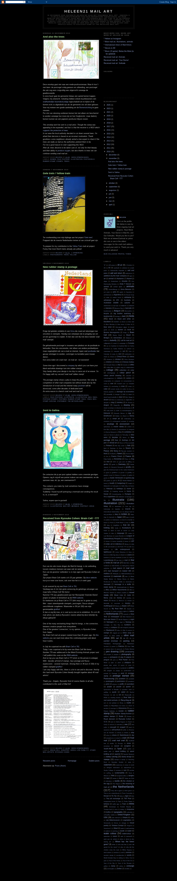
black (111, 319)
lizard (122, 555)
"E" (105, 265)
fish (128, 445)
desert (106, 400)
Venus (116, 823)
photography (56, 255)
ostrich (106, 635)
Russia (129, 716)
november (113, 158)
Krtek (105, 530)
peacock (119, 649)
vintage (124, 823)
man (126, 576)
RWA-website (77, 598)
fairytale (115, 437)
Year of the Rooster (125, 863)
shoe (108, 735)
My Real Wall (117, 608)
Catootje (106, 354)
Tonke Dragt (128, 801)
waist (122, 828)
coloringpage (111, 373)
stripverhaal (127, 767)
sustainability (119, 773)
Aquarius (129, 292)
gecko (106, 464)
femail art (113, 443)
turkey (122, 809)
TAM (112, 775)
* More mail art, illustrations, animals (118, 42)
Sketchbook (124, 735)
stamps (59, 161)
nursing (106, 627)
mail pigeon (117, 568)
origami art (116, 633)
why (122, 847)
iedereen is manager (125, 496)
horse (129, 491)
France (128, 456)
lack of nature (122, 530)
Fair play (125, 435)
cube (105, 389)
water (129, 831)
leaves (125, 538)
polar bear (115, 668)
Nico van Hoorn (110, 619)
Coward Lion (121, 383)
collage (109, 370)
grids (130, 475)
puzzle (118, 687)
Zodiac (119, 868)
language (120, 533)
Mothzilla (106, 603)
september (113, 187)
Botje (125, 332)
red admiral (113, 703)
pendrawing (129, 652)
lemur (126, 541)
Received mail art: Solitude (114, 63)
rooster (121, 711)
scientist (119, 724)
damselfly (109, 394)
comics (128, 378)
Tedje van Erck (129, 778)
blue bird (131, 321)
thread (106, 796)
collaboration (130, 367)
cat (124, 351)
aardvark (116, 268)
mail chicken (116, 565)
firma (73, 331)
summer (118, 770)
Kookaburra (126, 528)
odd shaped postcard (127, 627)
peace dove (110, 649)
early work (109, 410)
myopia (129, 608)
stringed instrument (113, 767)
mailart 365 (126, 571)
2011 (109, 148)
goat (107, 472)
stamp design (126, 757)
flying (116, 451)
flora (120, 448)
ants (114, 292)
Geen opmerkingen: (80, 157)
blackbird (107, 321)
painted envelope (111, 641)
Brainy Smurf (117, 335)
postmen (81, 386)
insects (127, 509)
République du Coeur (118, 705)
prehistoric (121, 681)
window (116, 852)
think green (128, 790)
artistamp (127, 297)
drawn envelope (109, 408)
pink (114, 660)
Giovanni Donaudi (117, 467)
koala (116, 528)
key (127, 522)
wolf (122, 852)
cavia (113, 354)
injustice (117, 509)
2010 (109, 152)
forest (119, 453)
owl (117, 638)
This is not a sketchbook (111, 793)
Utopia (125, 817)
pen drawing (112, 651)
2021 (109, 112)
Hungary (128, 494)
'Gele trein (88, 237)
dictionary (120, 400)
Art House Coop (129, 295)
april (111, 205)
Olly (124, 630)
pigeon (129, 657)
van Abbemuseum (113, 820)
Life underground (122, 549)
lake (112, 533)
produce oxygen (64, 151)
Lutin (130, 557)
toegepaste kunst (109, 801)
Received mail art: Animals (114, 57)
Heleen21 (107, 486)
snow (129, 743)
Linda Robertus (120, 552)
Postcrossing (109, 679)
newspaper (115, 616)
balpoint (131, 305)
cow (111, 383)
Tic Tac (114, 796)
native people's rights (120, 611)
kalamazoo (116, 520)
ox (124, 638)
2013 (109, 141)
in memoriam (116, 506)
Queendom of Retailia (111, 689)
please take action (110, 665)
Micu (107, 590)
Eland (125, 416)
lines (130, 552)
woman (129, 852)
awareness (107, 305)
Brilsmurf (129, 338)
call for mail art (126, 340)
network (125, 614)
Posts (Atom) (60, 766)
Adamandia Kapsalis (117, 270)
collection (123, 370)
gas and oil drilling (125, 462)
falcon (125, 437)
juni (110, 197)
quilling (106, 692)
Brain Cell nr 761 (70, 586)
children (109, 362)
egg (129, 413)
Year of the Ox (127, 860)
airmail (111, 278)
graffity (129, 472)
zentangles (110, 868)
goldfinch (115, 472)
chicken (118, 359)
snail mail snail (118, 740)
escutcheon (122, 429)
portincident (127, 670)
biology (117, 316)
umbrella (129, 812)
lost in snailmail (116, 557)
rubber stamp (49, 161)
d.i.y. (130, 389)
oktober (112, 183)
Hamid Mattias (127, 480)
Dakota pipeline (109, 392)
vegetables (127, 820)
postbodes (92, 351)
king (108, 525)
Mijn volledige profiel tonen (117, 254)
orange (106, 633)
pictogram (114, 657)
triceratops (112, 807)
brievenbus (118, 338)
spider (129, 749)
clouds (125, 365)
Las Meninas (108, 536)
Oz (130, 638)
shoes (114, 735)
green (124, 475)
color (132, 370)
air (105, 278)
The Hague (116, 783)
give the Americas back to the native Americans (119, 470)
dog (112, 402)
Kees (112, 522)
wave (115, 836)
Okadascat (110, 630)
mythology (107, 611)
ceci (119, 354)
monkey (128, 598)
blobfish (116, 321)
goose (123, 472)
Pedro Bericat (129, 649)
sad (112, 722)
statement (62, 401)
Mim (131, 590)
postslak (131, 678)
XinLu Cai (129, 858)
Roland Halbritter (109, 711)
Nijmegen (110, 622)
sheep (119, 732)
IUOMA (124, 514)
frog (132, 459)
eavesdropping (127, 410)
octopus (114, 627)
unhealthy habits (109, 815)
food (105, 453)
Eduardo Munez (119, 413)
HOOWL (106, 491)
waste (122, 831)
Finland (109, 445)
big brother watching (122, 313)
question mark (127, 689)
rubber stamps (109, 716)
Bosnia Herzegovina (111, 332)
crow (123, 386)
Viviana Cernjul (117, 825)
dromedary (127, 408)
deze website (91, 578)
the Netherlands (75, 401)
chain (105, 356)
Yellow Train (77, 246)
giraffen (57, 609)
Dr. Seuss (129, 402)
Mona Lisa (108, 598)
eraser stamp (119, 426)
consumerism (127, 381)
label (112, 530)
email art (116, 418)
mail (126, 560)
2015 (109, 134)
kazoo (106, 522)
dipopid (106, 402)
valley (132, 817)
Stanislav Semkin (117, 762)
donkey (120, 402)
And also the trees (53, 36)
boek (112, 329)
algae (105, 281)
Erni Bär (106, 429)
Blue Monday (110, 324)
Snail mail (92, 399)
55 (109, 268)
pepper (116, 654)
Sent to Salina (51, 410)
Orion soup (127, 633)
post (122, 673)
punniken (130, 684)
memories (129, 582)
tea (120, 778)
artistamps (107, 300)
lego (132, 538)
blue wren (108, 327)
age (131, 276)
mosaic (129, 600)
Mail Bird (126, 563)
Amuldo (124, 281)
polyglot (109, 670)
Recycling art (126, 700)
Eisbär (117, 416)
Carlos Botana (118, 348)
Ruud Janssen (109, 719)
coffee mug (119, 367)
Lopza (129, 555)
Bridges (107, 338)
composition (107, 381)
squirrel (117, 754)
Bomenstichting (85, 107)
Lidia (132, 544)
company (71, 365)
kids (132, 522)
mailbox (107, 573)
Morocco (121, 600)
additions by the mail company (115, 276)
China (117, 362)
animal (106, 286)
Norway (128, 622)
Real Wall (127, 697)
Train (66, 255)
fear (116, 440)
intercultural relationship (111, 512)
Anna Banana (126, 289)
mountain (117, 603)
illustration (76, 159)
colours (120, 378)
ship (132, 732)
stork (132, 765)
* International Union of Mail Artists (118, 45)
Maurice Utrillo (118, 582)
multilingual (108, 606)
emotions (107, 421)
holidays (120, 488)
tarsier (115, 778)
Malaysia (116, 573)
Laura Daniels (119, 536)
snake (112, 743)
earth (117, 410)
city (119, 365)
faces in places (115, 435)
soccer (116, 746)
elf (108, 418)
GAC (114, 462)
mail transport (113, 571)
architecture (107, 295)
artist (107, 297)
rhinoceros (123, 708)
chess (132, 356)
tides (121, 796)
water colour (110, 833)
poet (129, 665)
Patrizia (121, 646)
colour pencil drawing (112, 375)
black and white (124, 319)
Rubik (121, 716)
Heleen (122, 217)
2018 (109, 123)
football (112, 453)
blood (123, 321)
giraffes (59, 667)
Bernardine (128, 311)
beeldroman (107, 311)
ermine (129, 426)
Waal (116, 828)
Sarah (130, 722)
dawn (130, 394)
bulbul (106, 340)
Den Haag (128, 397)
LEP (132, 541)
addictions (128, 273)
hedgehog (121, 483)
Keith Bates (120, 522)
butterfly (113, 340)
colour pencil (125, 373)
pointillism (107, 668)
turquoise (130, 809)
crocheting (114, 386)
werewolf (129, 836)
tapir (108, 778)
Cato (130, 351)
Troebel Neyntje (125, 807)
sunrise (132, 770)
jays (127, 517)
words (129, 855)
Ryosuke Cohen (62, 752)
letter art (109, 544)
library (127, 544)
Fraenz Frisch (116, 456)
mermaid (75, 506)
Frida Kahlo (107, 459)
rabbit (123, 692)
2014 (109, 137)
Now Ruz (117, 625)
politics (131, 668)
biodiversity (108, 316)
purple (109, 687)
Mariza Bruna (121, 579)
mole (129, 595)
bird (123, 316)
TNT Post (127, 798)
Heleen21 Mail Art (88, 11)
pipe (112, 662)
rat (120, 695)
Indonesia (107, 509)
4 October (129, 265)
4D (105, 268)
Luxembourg (108, 560)
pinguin (106, 660)
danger (117, 394)
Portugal (114, 673)
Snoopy (120, 743)
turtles (108, 812)
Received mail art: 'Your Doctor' (116, 60)
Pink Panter (123, 660)
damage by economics (125, 392)
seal (130, 727)
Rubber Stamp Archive (123, 713)
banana (109, 308)
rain (114, 695)
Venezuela (107, 823)
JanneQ (111, 517)
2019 (109, 119)
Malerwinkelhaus (126, 573)
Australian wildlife (111, 303)
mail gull (124, 565)
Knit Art (126, 525)
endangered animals (119, 421)
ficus (121, 443)
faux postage (63, 159)
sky (133, 735)
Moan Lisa (118, 595)
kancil (124, 520)
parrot (113, 646)
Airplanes (120, 278)
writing (121, 858)
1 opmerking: (77, 253)
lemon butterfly (117, 541)
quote (114, 692)
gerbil (113, 464)
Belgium (117, 311)
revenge (113, 708)
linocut (106, 555)
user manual (116, 817)
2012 (109, 144)
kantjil (130, 520)
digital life (129, 400)
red (105, 703)
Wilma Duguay (127, 850)
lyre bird (119, 560)
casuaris (116, 351)
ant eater (107, 292)
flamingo (113, 448)
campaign (122, 343)
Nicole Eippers (123, 619)
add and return (116, 273)
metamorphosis (122, 587)
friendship (118, 459)
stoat (126, 765)
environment (124, 424)
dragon (106, 405)
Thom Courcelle (127, 793)
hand (105, 483)
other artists (116, 635)
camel (115, 343)
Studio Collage (108, 770)
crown (130, 386)
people (108, 654)
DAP (124, 394)
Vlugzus (129, 825)
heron (132, 486)
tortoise (106, 804)
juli (110, 194)
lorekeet (106, 557)
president (131, 681)
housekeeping (116, 494)
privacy (114, 684)
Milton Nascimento (119, 590)
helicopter (116, 486)
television (109, 781)
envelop (131, 421)
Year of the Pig (109, 863)
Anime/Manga (113, 289)
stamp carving (49, 401)
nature (131, 611)
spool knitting (120, 751)
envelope (110, 424)
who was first (122, 844)
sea (125, 724)
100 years (111, 265)
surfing (108, 773)
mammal (107, 576)
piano (105, 657)
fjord (105, 448)
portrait (84, 506)
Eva (120, 432)
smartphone (110, 738)
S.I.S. (106, 722)
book (129, 329)
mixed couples (121, 592)
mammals (117, 576)
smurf (118, 738)
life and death (110, 546)
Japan (73, 750)
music (124, 606)
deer (121, 397)
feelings (125, 440)
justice (108, 520)
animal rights (117, 286)
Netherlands (112, 614)
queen (128, 687)
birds (131, 316)
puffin (122, 684)
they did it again (116, 790)
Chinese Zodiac (128, 362)
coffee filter (110, 367)
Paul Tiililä (130, 646)
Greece (117, 475)
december (113, 155)
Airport (129, 278)
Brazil (128, 335)
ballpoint (123, 305)
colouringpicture (109, 378)
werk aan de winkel (110, 839)
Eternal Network (111, 432)
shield (126, 732)
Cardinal (113, 346)
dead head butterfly (110, 397)
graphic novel (108, 475)
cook (105, 383)
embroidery (127, 418)
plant (119, 662)
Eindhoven (108, 416)
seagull (122, 727)
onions (130, 630)
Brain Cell (55, 750)
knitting (107, 528)
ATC (117, 300)
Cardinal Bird (123, 346)
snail (83, 399)
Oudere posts (94, 761)
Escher (114, 429)
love (125, 557)
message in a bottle (122, 584)
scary (105, 724)
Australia (127, 300)
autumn (127, 303)
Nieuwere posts (49, 761)
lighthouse (108, 552)
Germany (122, 464)
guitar (108, 480)
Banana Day (119, 308)
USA (105, 817)
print (107, 684)
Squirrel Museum (128, 754)
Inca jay (128, 506)
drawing (127, 405)
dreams (118, 408)
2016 (109, 130)
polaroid (123, 668)
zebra (121, 866)
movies (127, 603)
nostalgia (107, 625)
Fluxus (106, 451)
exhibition (128, 432)
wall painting (130, 828)
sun (125, 770)
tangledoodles (121, 775)
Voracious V (107, 828)
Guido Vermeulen (116, 478)
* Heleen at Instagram (112, 39)
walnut (108, 831)
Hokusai (109, 488)
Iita (105, 500)
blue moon (121, 324)
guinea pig (130, 478)
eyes (105, 435)
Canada (131, 343)
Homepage (72, 761)
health (112, 483)
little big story (114, 555)
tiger (127, 796)
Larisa (130, 533)
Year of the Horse (114, 860)
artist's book (117, 297)
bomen (53, 159)
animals (130, 286)
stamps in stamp (119, 759)
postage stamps (50, 399)
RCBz (105, 697)
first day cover (119, 445)
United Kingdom (124, 815)
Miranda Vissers (109, 592)
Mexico (132, 587)
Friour (126, 459)
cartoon (129, 348)
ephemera (107, 426)
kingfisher (116, 525)
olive (118, 630)
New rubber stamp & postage (60, 267)
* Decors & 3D (109, 48)
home (129, 488)
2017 (109, 126)
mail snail (92, 397)
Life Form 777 (83, 750)
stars (129, 762)
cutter (124, 389)
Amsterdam (114, 281)
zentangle (130, 866)
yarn (105, 860)
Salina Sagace (120, 722)
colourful (128, 375)
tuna (116, 809)
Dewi (112, 400)
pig (122, 657)
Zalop (113, 866)
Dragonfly (117, 405)
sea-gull (113, 727)
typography (118, 812)
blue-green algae (121, 327)
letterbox (118, 544)
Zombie (127, 868)
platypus (128, 662)
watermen (107, 836)
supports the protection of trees (55, 130)
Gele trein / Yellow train (56, 173)
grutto (105, 478)
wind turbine (107, 852)
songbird (127, 746)
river (130, 708)
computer (117, 381)
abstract (124, 268)
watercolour (126, 833)
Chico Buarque (129, 359)
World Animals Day (110, 858)
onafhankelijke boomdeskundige (55, 102)
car (107, 346)
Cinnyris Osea (110, 365)
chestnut (109, 359)
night (132, 619)
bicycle (106, 313)
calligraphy (107, 343)
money (119, 598)
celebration (128, 354)
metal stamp (108, 587)
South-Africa (108, 749)
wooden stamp (108, 855)
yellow (73, 255)
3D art (119, 265)
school (112, 724)
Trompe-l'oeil (108, 809)
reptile (129, 703)
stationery (119, 765)
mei (110, 201)
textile (117, 781)
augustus (113, 190)
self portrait (116, 730)
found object (130, 453)
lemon (108, 541)
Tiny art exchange (113, 798)
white (113, 844)
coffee (132, 365)
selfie (124, 730)
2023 (109, 108)
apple (121, 292)
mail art (66, 506)
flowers (128, 448)
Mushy (117, 606)
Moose (113, 600)
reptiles (106, 705)
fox (107, 456)
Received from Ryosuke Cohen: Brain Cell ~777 (71, 518)
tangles (131, 775)
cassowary (107, 351)
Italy (116, 514)
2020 (109, 116)
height (130, 483)
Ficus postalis (129, 443)
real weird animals (111, 700)
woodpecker (120, 855)
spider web (107, 751)
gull (114, 480)
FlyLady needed (126, 451)
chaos (112, 356)
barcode (128, 308)
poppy (118, 670)
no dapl (119, 622)
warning (115, 831)
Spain (91, 506)
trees (66, 161)
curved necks (115, 389)
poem (122, 665)
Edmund (107, 413)
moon (106, 600)
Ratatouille (128, 695)
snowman (107, 746)
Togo (119, 801)
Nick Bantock (127, 616)
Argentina (117, 295)
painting (126, 641)
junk (133, 517)
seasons (106, 730)
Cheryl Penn (121, 356)
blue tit (129, 324)
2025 (109, 105)
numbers (127, 625)
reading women (115, 697)
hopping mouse (118, 491)
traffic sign (116, 804)
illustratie (69, 397)
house (106, 494)
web (122, 836)
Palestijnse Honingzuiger (112, 643)
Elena (132, 416)
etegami (131, 429)
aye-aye (115, 305)
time (133, 796)
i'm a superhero (109, 496)
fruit (108, 462)
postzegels (89, 159)
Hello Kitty (124, 486)
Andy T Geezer (125, 284)
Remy (121, 703)
